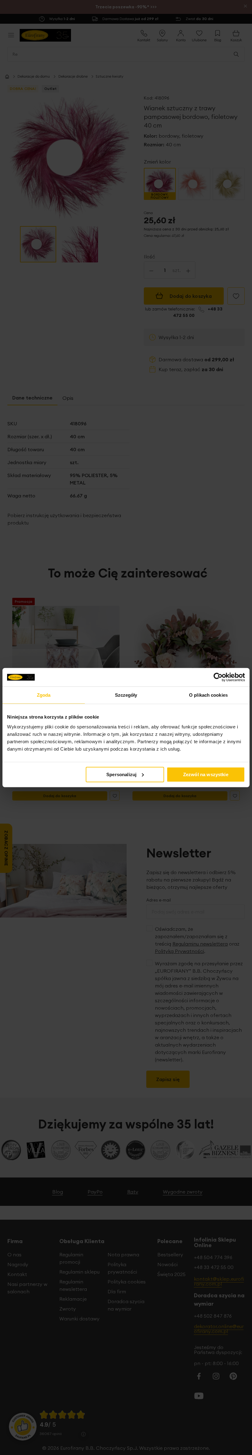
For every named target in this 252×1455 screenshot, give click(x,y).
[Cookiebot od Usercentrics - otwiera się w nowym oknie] (218, 677)
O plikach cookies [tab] (208, 695)
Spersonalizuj (121, 774)
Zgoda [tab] (44, 695)
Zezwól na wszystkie (205, 774)
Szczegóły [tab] (126, 695)
